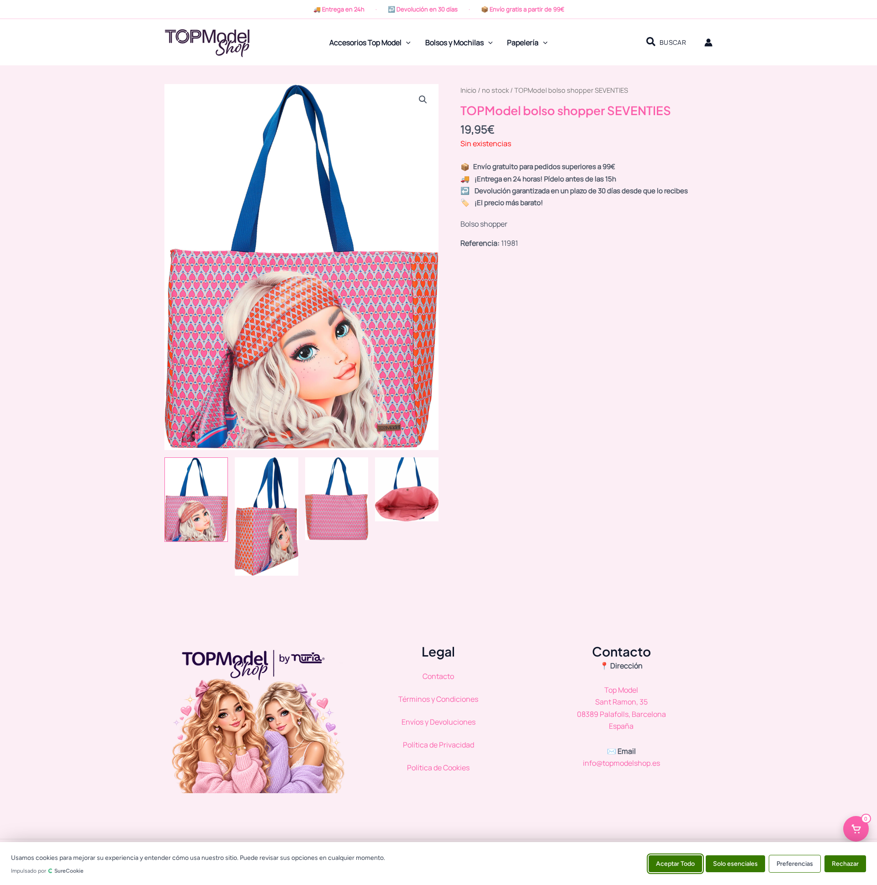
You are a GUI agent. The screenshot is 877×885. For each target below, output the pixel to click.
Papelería (523, 42)
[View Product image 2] (266, 516)
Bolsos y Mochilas (454, 42)
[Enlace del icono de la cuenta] (708, 42)
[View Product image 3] (337, 498)
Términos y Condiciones (438, 699)
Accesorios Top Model (365, 42)
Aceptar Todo (675, 863)
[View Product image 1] (196, 499)
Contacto (438, 676)
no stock (495, 90)
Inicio (468, 90)
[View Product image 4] (406, 489)
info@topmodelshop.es (621, 763)
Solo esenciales (735, 863)
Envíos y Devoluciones (438, 722)
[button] (406, 42)
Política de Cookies (438, 768)
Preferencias (795, 863)
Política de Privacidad (438, 745)
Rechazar (845, 863)
